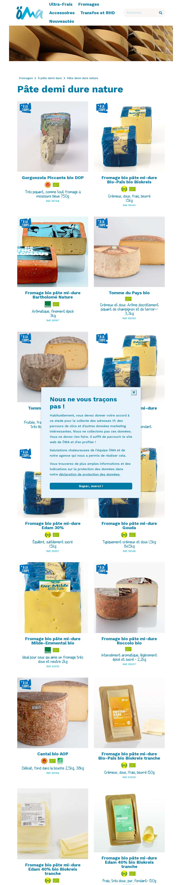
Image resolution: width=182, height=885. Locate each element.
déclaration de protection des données (89, 474)
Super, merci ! (91, 486)
